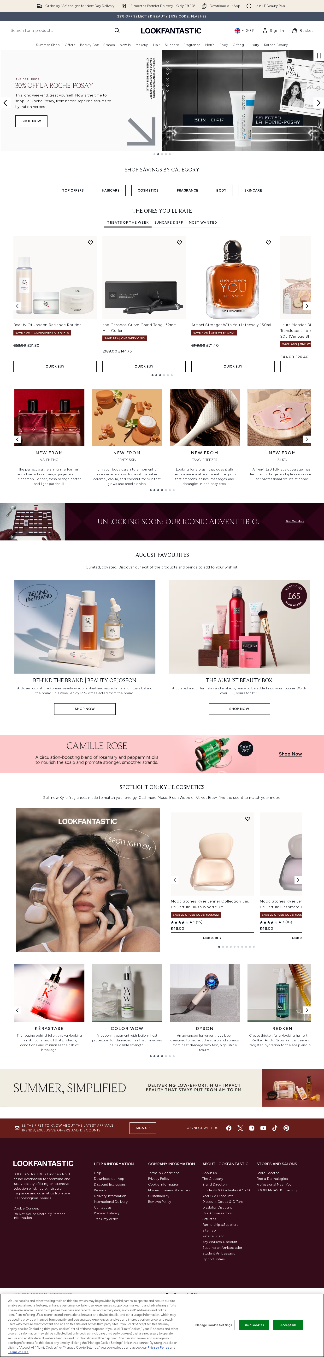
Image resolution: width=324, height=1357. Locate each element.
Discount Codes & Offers (222, 1202)
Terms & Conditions (164, 1173)
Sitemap (209, 1230)
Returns (100, 1190)
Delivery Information (110, 1196)
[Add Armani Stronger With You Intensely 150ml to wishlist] (268, 242)
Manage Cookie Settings (213, 1325)
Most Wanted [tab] (203, 223)
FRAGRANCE (187, 190)
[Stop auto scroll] (318, 55)
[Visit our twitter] (240, 1128)
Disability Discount (217, 1207)
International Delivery (111, 1202)
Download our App (109, 1179)
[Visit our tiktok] (275, 1128)
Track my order (106, 1219)
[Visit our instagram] (252, 1128)
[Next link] (307, 439)
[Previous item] (17, 306)
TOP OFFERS (73, 190)
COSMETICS (148, 190)
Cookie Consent (26, 1208)
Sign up (143, 1128)
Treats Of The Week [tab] (128, 223)
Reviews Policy (159, 1202)
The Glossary (212, 1179)
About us (209, 1173)
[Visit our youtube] (263, 1128)
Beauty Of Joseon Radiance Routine (47, 325)
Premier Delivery (107, 1213)
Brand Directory (215, 1184)
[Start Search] (117, 30)
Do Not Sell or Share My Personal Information (39, 1216)
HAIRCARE (110, 190)
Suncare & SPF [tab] (168, 223)
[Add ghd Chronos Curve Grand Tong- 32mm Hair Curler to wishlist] (179, 242)
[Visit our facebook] (229, 1128)
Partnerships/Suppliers (220, 1225)
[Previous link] (17, 439)
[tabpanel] (162, 306)
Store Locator (268, 1173)
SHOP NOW (31, 121)
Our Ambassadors (217, 1213)
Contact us (103, 1207)
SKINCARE (253, 190)
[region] (162, 1325)
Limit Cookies (254, 1325)
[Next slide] (318, 102)
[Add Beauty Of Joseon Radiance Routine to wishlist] (90, 242)
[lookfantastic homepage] (171, 31)
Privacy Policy (159, 1179)
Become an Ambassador (222, 1248)
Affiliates (209, 1219)
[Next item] (307, 306)
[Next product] (298, 880)
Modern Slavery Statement (169, 1190)
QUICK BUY (55, 366)
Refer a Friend (213, 1236)
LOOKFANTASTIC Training (277, 1190)
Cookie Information (163, 1184)
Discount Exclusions (110, 1184)
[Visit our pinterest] (286, 1128)
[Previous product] (174, 880)
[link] (273, 30)
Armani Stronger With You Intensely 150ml (231, 325)
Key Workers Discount (219, 1242)
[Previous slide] (5, 102)
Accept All (288, 1325)
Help (97, 1173)
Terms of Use (18, 1352)
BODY (221, 190)
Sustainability (159, 1196)
